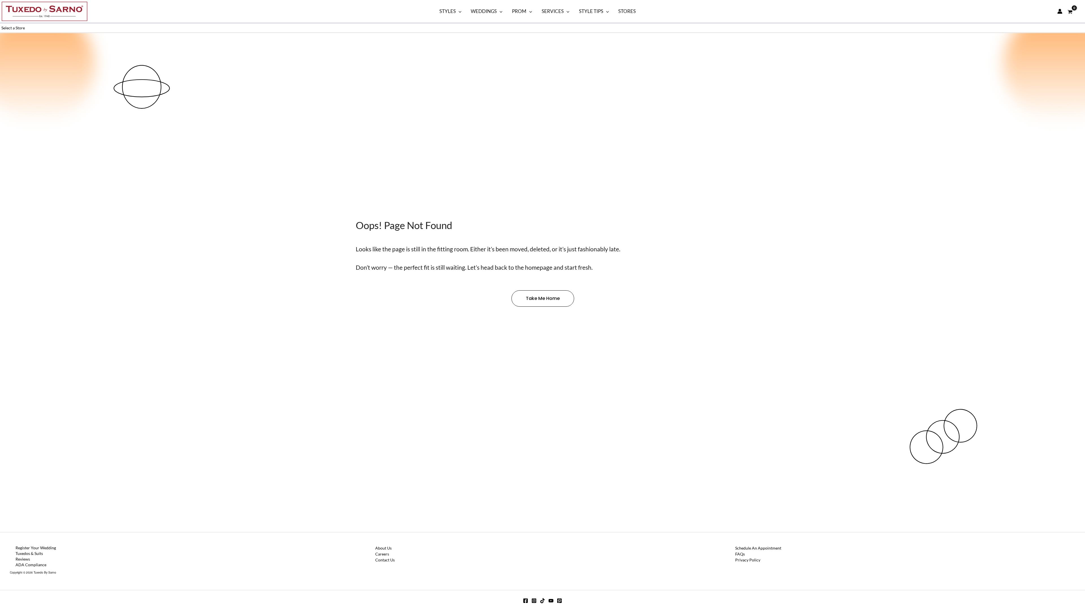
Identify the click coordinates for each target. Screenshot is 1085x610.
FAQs (740, 554)
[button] (458, 11)
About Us (383, 548)
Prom (519, 11)
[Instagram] (534, 600)
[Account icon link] (1059, 11)
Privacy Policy (747, 559)
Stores (627, 11)
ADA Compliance (31, 564)
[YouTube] (551, 600)
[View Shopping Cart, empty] (1070, 11)
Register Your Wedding (36, 547)
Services (553, 11)
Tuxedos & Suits (29, 553)
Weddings (484, 11)
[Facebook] (525, 600)
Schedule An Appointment (758, 548)
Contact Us (385, 559)
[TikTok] (542, 600)
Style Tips (591, 11)
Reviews (23, 559)
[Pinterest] (559, 600)
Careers (382, 554)
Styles (447, 11)
